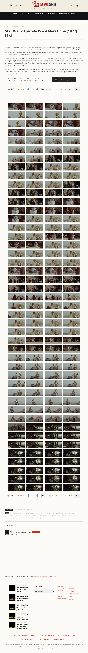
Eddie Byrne (9, 515)
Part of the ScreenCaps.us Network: (62, 588)
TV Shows (51, 14)
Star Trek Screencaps (71, 601)
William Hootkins (56, 518)
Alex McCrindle (25, 513)
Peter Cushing (18, 518)
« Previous (20, 89)
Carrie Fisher (46, 513)
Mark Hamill (9, 518)
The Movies (39, 14)
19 (46, 89)
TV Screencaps (72, 596)
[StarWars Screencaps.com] (44, 4)
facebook (12, 5)
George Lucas (28, 515)
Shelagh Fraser (45, 518)
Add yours (36, 532)
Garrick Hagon (18, 515)
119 (60, 89)
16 (36, 89)
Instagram (17, 5)
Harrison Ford (37, 515)
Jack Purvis (53, 515)
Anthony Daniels (36, 513)
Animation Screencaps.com (73, 592)
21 (52, 89)
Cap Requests (48, 18)
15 (33, 89)
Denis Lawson (64, 513)
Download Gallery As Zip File (66, 80)
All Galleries (25, 14)
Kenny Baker (72, 515)
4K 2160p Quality (20, 510)
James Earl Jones (63, 515)
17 (39, 89)
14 (30, 89)
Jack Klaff (46, 515)
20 (49, 89)
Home (15, 14)
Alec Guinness (15, 513)
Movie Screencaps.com (63, 597)
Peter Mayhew (28, 518)
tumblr (22, 5)
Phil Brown (36, 518)
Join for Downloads (71, 587)
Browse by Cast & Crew (67, 14)
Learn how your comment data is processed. (42, 577)
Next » (66, 89)
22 (56, 89)
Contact (37, 18)
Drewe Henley (73, 513)
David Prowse (55, 513)
